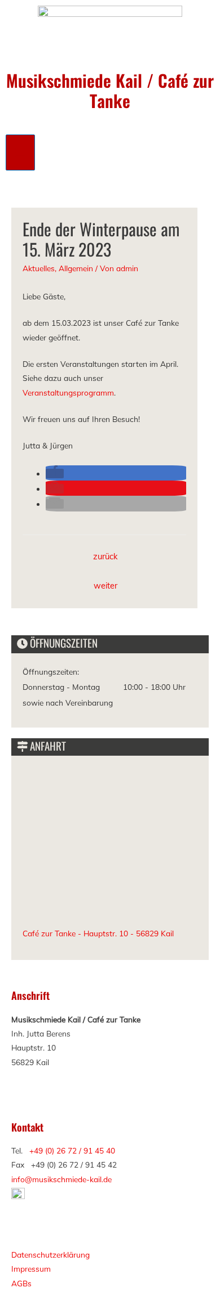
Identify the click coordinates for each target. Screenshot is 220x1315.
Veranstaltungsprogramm (68, 392)
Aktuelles (39, 268)
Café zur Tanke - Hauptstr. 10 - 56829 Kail (98, 933)
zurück (105, 556)
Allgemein (76, 268)
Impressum (31, 1268)
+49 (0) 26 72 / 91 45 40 (72, 1150)
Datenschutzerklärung (50, 1254)
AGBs (21, 1283)
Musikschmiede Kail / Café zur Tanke (110, 90)
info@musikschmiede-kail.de (61, 1179)
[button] (55, 473)
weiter (105, 585)
